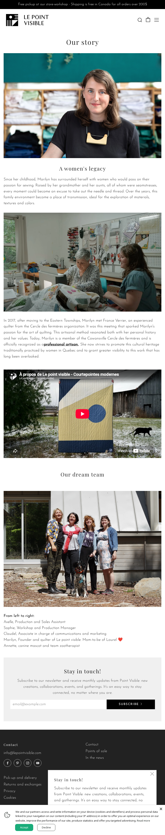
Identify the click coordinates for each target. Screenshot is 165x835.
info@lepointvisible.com (22, 753)
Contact (92, 745)
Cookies (10, 798)
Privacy (9, 791)
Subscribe (129, 704)
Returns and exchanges (22, 784)
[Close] (161, 809)
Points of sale (96, 751)
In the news (95, 758)
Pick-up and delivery (20, 778)
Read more (143, 820)
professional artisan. (61, 344)
